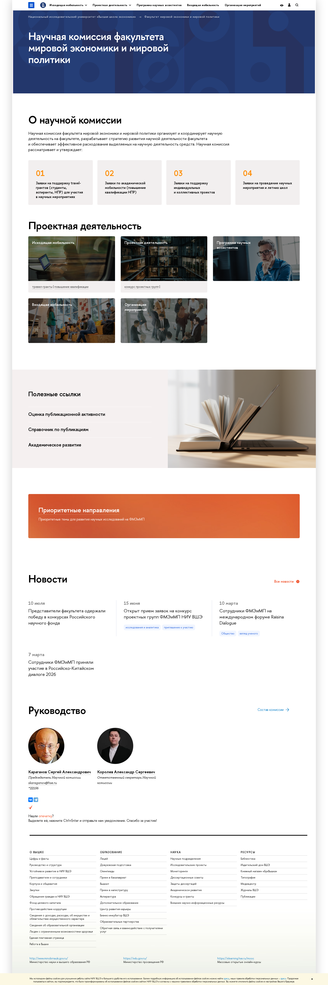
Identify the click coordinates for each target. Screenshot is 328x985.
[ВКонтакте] (30, 799)
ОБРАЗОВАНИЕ (111, 852)
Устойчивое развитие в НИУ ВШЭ (50, 871)
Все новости (284, 581)
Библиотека (248, 858)
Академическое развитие (55, 445)
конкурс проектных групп (142, 287)
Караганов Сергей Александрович (59, 772)
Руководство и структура (46, 865)
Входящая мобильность (203, 5)
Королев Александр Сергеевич (126, 772)
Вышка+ (104, 884)
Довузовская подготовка (115, 865)
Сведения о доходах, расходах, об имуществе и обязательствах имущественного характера (60, 917)
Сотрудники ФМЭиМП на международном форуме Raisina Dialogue (251, 617)
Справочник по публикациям (59, 429)
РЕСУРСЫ (248, 852)
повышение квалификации (71, 287)
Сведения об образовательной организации (57, 925)
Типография (248, 877)
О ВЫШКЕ (37, 852)
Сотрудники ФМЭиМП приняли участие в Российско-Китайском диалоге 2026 (61, 668)
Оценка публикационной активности (67, 414)
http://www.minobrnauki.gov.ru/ (49, 958)
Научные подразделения (185, 858)
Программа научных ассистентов (159, 5)
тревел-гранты (42, 287)
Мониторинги (179, 871)
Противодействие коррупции (48, 909)
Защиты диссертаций (183, 884)
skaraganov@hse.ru (42, 783)
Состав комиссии (271, 709)
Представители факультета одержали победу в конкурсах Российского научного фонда (66, 617)
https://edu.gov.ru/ (135, 958)
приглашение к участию (178, 627)
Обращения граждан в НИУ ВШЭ (50, 896)
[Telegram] (36, 799)
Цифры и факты (39, 858)
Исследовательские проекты (188, 865)
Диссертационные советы (186, 877)
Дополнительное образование (119, 903)
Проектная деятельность (146, 242)
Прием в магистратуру (114, 890)
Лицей (104, 858)
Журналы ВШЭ (250, 890)
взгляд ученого (249, 633)
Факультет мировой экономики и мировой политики (181, 16)
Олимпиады (107, 871)
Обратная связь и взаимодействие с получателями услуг (131, 929)
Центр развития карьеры (115, 909)
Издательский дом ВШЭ (255, 865)
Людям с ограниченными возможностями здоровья (61, 931)
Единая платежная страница (47, 938)
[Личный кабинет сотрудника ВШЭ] (289, 5)
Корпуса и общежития (43, 884)
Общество (227, 633)
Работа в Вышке (39, 944)
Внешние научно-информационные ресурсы (197, 903)
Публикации (248, 896)
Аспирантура (108, 896)
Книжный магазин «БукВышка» (259, 871)
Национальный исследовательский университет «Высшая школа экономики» (82, 16)
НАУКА (175, 852)
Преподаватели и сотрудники (48, 877)
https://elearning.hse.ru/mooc (235, 958)
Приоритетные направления (79, 509)
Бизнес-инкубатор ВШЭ (114, 915)
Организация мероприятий (243, 5)
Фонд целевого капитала (45, 903)
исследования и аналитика (142, 627)
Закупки (34, 890)
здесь (226, 978)
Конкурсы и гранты (182, 896)
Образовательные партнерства (119, 921)
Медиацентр (248, 884)
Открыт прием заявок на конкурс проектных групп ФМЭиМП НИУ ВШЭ (163, 614)
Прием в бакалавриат (113, 877)
